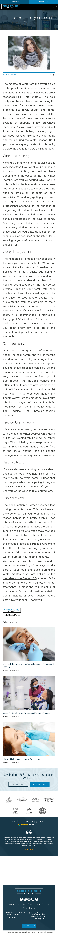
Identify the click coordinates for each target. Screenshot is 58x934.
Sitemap (24, 932)
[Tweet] (51, 75)
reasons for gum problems (19, 372)
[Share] (54, 75)
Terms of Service (40, 932)
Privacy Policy (31, 932)
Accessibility (49, 932)
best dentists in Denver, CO (19, 578)
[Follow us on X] (29, 899)
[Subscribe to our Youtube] (32, 899)
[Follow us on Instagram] (25, 899)
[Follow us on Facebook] (21, 899)
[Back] (5, 33)
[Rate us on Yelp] (36, 899)
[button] (55, 6)
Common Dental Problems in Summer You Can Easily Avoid (26, 713)
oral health (48, 167)
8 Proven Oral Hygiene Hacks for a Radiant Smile (21, 759)
